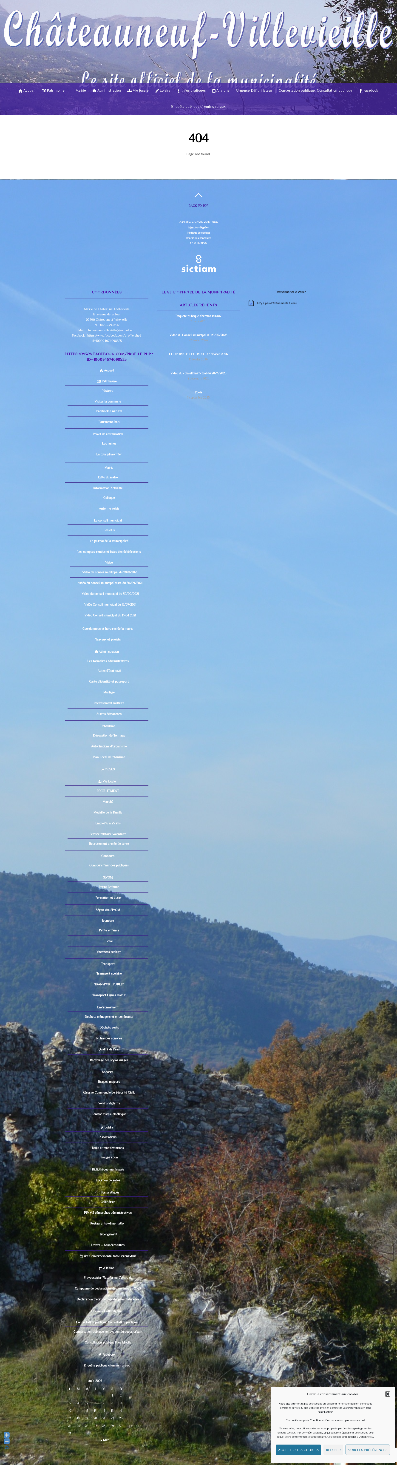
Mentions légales (198, 227)
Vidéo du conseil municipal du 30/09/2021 (110, 593)
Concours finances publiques (109, 865)
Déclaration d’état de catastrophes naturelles (108, 1299)
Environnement (108, 1007)
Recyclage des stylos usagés (109, 1060)
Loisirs (164, 90)
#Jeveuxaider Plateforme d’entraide (108, 1277)
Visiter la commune (108, 401)
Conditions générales (198, 238)
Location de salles (108, 1180)
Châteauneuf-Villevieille (196, 222)
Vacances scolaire (109, 952)
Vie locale (140, 90)
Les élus (109, 530)
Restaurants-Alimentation (107, 1223)
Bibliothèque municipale (108, 1169)
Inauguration (109, 1157)
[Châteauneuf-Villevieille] (198, 74)
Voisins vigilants (109, 1103)
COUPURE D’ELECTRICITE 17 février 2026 (198, 354)
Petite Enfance (109, 887)
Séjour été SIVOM (108, 910)
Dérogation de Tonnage (109, 735)
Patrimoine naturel (109, 411)
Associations (107, 1137)
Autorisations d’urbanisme (109, 746)
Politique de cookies (198, 232)
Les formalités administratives (108, 661)
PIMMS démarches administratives (108, 1212)
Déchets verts (109, 1027)
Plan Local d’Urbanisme (109, 757)
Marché (108, 801)
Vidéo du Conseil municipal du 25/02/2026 (198, 335)
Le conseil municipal (108, 520)
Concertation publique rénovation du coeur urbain (108, 1331)
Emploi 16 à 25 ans (108, 823)
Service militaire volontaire (108, 834)
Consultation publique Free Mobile (108, 1342)
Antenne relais (109, 508)
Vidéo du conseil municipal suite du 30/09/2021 (110, 583)
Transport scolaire (109, 973)
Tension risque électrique (109, 1114)
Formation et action (109, 897)
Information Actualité (108, 488)
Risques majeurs (109, 1081)
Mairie (80, 90)
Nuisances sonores (109, 1038)
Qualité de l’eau (109, 1049)
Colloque (109, 497)
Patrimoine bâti (109, 422)
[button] (387, 1394)
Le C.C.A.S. (107, 769)
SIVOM (108, 877)
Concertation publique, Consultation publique (315, 90)
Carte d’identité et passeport (109, 681)
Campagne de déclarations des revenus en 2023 (108, 1288)
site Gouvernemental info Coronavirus (109, 1256)
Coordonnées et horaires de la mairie (107, 628)
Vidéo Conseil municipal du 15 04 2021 (110, 615)
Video (109, 562)
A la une (223, 90)
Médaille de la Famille (108, 812)
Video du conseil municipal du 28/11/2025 (110, 572)
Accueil (28, 90)
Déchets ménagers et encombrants (109, 1016)
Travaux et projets (108, 639)
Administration (108, 90)
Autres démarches (109, 714)
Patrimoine (55, 90)
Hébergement (108, 1234)
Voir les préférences (367, 1450)
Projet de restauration (108, 434)
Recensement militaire (109, 703)
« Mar (105, 1440)
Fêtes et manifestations (108, 1148)
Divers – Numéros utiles (108, 1245)
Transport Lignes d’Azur (109, 995)
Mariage (109, 692)
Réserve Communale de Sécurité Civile (109, 1092)
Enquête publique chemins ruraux (198, 107)
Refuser (333, 1450)
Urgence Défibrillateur (254, 90)
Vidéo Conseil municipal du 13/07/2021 (110, 604)
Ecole (109, 941)
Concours (107, 856)
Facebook (370, 90)
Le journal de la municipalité (109, 541)
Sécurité (107, 1072)
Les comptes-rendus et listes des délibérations (109, 551)
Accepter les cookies (298, 1450)
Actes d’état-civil (109, 670)
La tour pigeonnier (109, 454)
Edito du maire (108, 477)
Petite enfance (109, 930)
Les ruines (109, 443)
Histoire (107, 390)
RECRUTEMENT (108, 791)
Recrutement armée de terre (109, 843)
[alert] (290, 303)
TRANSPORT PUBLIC (109, 984)
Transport (108, 964)
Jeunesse (108, 920)
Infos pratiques (193, 90)
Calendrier (108, 1202)
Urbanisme (107, 726)
